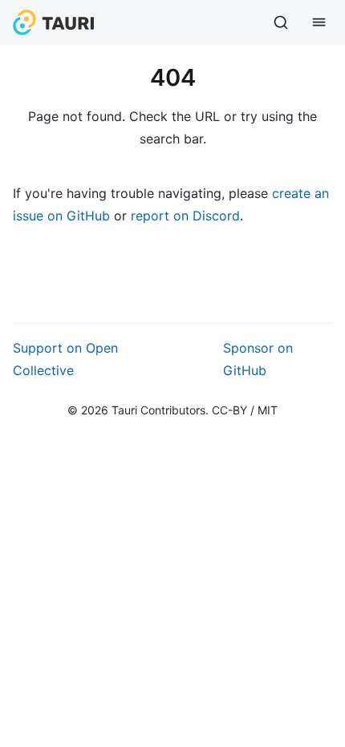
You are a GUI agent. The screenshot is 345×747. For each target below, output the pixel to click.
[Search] (281, 22)
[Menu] (319, 22)
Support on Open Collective (65, 359)
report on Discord (185, 216)
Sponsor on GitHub (258, 359)
